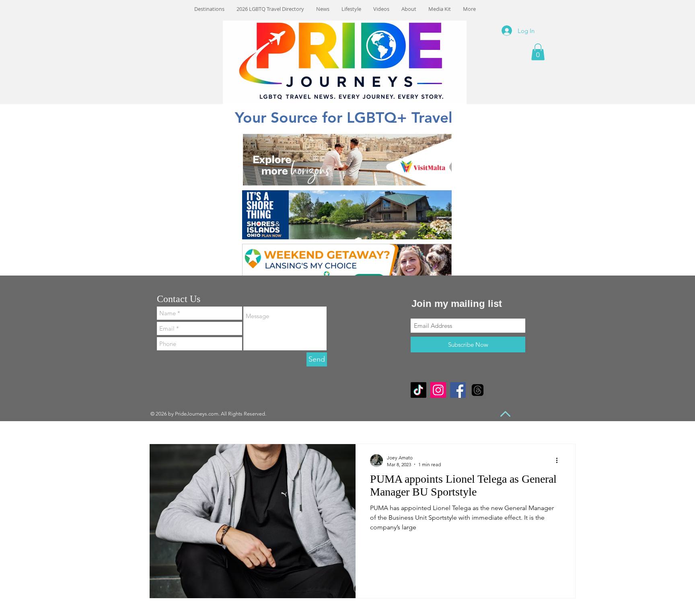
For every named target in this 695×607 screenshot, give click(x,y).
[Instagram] (438, 390)
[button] (538, 51)
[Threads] (477, 390)
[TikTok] (418, 390)
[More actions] (559, 460)
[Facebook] (458, 390)
